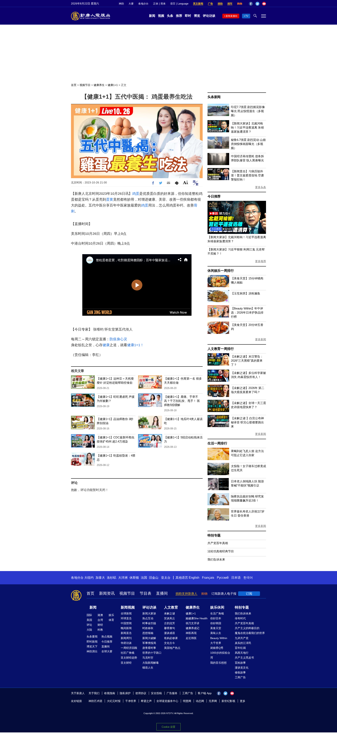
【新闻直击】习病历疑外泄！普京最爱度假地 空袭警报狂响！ (247, 175)
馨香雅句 (169, 628)
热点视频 (106, 636)
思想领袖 (147, 633)
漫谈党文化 (241, 667)
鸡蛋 (135, 194)
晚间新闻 (126, 628)
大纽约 (89, 577)
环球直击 (126, 618)
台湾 (100, 619)
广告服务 (172, 693)
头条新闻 (214, 97)
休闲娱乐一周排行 (221, 271)
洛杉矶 (111, 577)
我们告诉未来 (216, 559)
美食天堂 (215, 628)
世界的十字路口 (151, 652)
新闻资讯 (107, 593)
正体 (155, 3)
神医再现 (191, 633)
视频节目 (85, 85)
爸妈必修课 (171, 638)
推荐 (179, 15)
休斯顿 (134, 577)
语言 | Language (179, 3)
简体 (163, 3)
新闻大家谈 (149, 613)
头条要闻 (92, 636)
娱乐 (111, 615)
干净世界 (130, 701)
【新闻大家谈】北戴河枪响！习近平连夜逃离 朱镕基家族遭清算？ (247, 127)
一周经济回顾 (129, 647)
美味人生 (215, 633)
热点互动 (147, 618)
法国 (144, 577)
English (194, 577)
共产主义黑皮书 (244, 657)
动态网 (200, 701)
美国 (89, 619)
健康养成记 (192, 628)
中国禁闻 (126, 623)
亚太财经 (126, 662)
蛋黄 (109, 199)
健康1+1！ (135, 345)
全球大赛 (106, 651)
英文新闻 (198, 3)
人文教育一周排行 (221, 349)
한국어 (248, 577)
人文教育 (171, 607)
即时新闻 (92, 641)
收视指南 (109, 693)
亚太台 (165, 577)
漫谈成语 (169, 633)
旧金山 (153, 577)
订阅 (249, 593)
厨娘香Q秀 (216, 647)
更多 (242, 701)
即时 (188, 15)
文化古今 (169, 643)
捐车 (229, 3)
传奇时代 (240, 618)
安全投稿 (156, 693)
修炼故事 (240, 672)
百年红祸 (240, 647)
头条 (170, 15)
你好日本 (215, 618)
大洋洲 (123, 577)
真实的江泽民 (243, 643)
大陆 (89, 629)
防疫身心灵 (118, 339)
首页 (73, 85)
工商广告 (240, 677)
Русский (223, 577)
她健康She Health (197, 618)
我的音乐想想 (218, 662)
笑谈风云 (169, 618)
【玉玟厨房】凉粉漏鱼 (245, 293)
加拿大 (100, 577)
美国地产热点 (172, 647)
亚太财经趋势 (129, 657)
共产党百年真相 (218, 543)
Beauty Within (218, 638)
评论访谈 (209, 15)
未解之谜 (169, 613)
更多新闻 (260, 339)
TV (246, 16)
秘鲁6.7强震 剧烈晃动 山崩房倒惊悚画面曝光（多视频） (248, 144)
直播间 (162, 593)
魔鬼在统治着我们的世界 (250, 633)
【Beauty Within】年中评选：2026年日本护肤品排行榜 (247, 312)
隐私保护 (125, 693)
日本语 (236, 577)
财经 (100, 624)
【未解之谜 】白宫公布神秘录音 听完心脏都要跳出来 (247, 422)
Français (208, 577)
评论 (89, 624)
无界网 (213, 701)
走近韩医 (191, 638)
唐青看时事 (149, 647)
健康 (106, 345)
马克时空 (147, 657)
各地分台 (143, 3)
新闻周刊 (126, 638)
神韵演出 (92, 651)
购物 (239, 3)
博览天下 (92, 646)
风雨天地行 (241, 652)
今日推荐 (214, 196)
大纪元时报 (114, 701)
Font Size (185, 182)
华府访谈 (126, 643)
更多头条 (260, 187)
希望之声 (146, 701)
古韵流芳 (169, 623)
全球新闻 (126, 613)
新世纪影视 (228, 701)
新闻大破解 (149, 638)
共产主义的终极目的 (247, 628)
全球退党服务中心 (167, 701)
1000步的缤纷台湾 (220, 655)
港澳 (100, 615)
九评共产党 (241, 638)
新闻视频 (128, 607)
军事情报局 (149, 643)
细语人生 (147, 667)
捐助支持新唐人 (186, 593)
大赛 (131, 3)
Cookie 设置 (168, 726)
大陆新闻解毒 (150, 662)
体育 (111, 619)
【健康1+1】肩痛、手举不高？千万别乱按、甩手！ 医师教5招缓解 (182, 401)
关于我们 (94, 693)
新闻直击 (126, 633)
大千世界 (215, 643)
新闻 (152, 15)
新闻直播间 (231, 16)
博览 (197, 15)
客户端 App (205, 693)
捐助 (220, 3)
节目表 (145, 593)
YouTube (264, 4)
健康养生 (99, 85)
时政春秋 (147, 628)
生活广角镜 (217, 613)
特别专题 (214, 535)
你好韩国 (215, 623)
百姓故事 (240, 662)
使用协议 (140, 693)
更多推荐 (260, 261)
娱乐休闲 (217, 607)
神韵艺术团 (95, 701)
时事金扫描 (149, 623)
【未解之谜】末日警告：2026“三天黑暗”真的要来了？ (247, 360)
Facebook (251, 4)
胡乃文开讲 (192, 623)
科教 (100, 629)
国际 (89, 615)
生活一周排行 (217, 443)
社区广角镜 (127, 652)
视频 (161, 15)
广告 (210, 3)
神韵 (121, 3)
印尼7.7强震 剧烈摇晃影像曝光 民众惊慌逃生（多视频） (248, 111)
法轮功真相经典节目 (221, 551)
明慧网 (187, 701)
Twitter (257, 4)
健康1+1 (113, 85)
